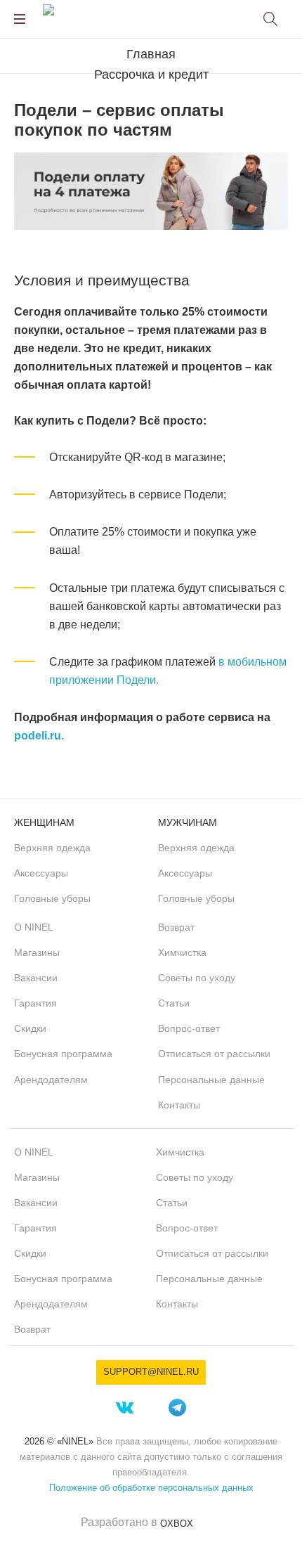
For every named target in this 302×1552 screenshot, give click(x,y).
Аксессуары (41, 873)
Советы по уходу (196, 977)
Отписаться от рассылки (214, 1053)
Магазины (37, 952)
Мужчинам (187, 822)
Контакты (179, 1105)
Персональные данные (211, 1079)
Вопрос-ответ (189, 1028)
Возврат (176, 927)
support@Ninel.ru (151, 1371)
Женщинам (44, 822)
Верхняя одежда (52, 847)
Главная (151, 54)
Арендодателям (51, 1079)
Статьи (174, 1003)
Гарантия (35, 1003)
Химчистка (182, 952)
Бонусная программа (63, 1053)
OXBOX (176, 1523)
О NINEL (33, 927)
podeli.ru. (39, 736)
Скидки (30, 1028)
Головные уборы (52, 898)
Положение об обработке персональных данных (151, 1487)
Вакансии (36, 977)
